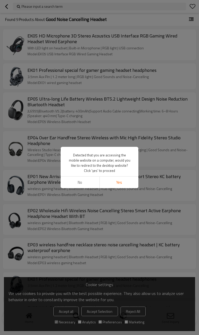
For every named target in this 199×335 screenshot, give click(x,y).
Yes (119, 182)
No (80, 182)
